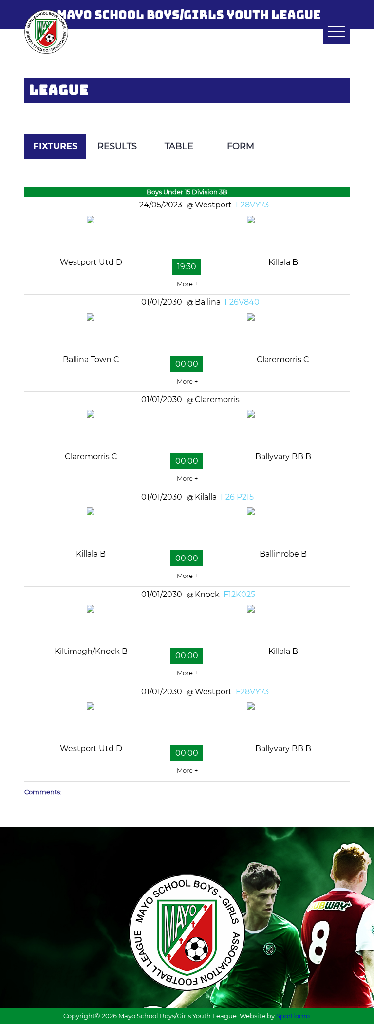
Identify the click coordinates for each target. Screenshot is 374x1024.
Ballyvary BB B (283, 456)
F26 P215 (237, 497)
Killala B (283, 262)
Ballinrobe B (283, 554)
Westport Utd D (91, 262)
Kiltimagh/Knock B (91, 651)
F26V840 (242, 302)
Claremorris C (283, 359)
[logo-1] (46, 32)
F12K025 (239, 594)
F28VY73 (252, 204)
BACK (331, 108)
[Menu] (331, 32)
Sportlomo (293, 1016)
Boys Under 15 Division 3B (187, 192)
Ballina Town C (91, 359)
